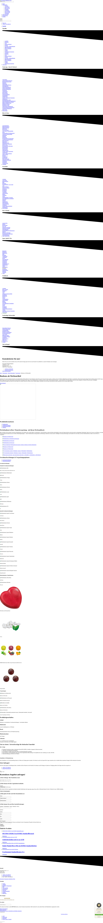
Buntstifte (4, 255)
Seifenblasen (4, 260)
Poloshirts (4, 302)
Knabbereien (4, 157)
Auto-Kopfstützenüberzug (7, 80)
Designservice (5, 15)
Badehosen (4, 252)
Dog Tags (4, 226)
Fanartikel (7, 9)
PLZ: (1, 814)
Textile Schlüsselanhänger (7, 206)
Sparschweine (5, 149)
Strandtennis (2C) (5, 263)
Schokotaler (4, 162)
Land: (1, 818)
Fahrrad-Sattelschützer (6, 88)
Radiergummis (5, 147)
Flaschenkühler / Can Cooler (7, 184)
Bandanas (6, 42)
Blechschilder (5, 225)
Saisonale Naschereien (6, 160)
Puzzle (3, 258)
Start (1, 373)
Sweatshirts (4, 306)
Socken (6, 49)
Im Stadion (4, 191)
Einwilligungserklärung (64, 914)
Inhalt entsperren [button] (3, 909)
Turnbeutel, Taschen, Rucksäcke (8, 311)
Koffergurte (4, 90)
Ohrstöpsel (4, 195)
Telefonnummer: (3, 800)
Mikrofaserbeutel (5, 142)
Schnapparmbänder (6, 94)
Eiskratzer (4, 82)
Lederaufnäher (5, 193)
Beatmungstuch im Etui (6, 81)
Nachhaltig (7, 13)
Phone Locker (5, 145)
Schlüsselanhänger (5, 234)
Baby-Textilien (5, 289)
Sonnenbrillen (5, 95)
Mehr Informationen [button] (4, 908)
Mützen (3, 194)
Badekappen (4, 253)
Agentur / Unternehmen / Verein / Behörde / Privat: (9, 806)
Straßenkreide (5, 264)
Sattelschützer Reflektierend (7, 106)
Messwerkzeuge (5, 140)
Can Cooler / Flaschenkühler (7, 131)
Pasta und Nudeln (5, 158)
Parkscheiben (4, 92)
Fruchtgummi (4, 156)
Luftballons (4, 192)
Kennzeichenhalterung (6, 89)
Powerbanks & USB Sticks (7, 146)
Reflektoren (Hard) (6, 104)
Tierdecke (4, 272)
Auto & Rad (7, 7)
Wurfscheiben (5, 267)
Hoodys (3, 297)
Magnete (4, 231)
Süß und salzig (5, 154)
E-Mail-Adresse (3, 798)
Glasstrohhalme (5, 330)
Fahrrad (6, 45)
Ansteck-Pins (4, 223)
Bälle (3, 182)
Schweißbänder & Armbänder (8, 198)
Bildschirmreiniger (5, 126)
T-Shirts (6, 50)
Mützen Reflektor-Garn (6, 103)
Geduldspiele (4, 256)
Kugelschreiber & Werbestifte (8, 138)
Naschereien (18, 373)
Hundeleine (4, 269)
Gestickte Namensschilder (7, 134)
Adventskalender (5, 125)
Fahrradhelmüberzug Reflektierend (8, 101)
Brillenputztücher (5, 127)
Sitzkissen (4, 199)
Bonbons (4, 155)
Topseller (6, 5)
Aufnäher (6, 41)
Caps (6, 43)
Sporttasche (4, 261)
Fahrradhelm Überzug (6, 328)
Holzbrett (4, 136)
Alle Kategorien (5, 14)
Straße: (1, 811)
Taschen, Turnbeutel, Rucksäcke (8, 97)
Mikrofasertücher (8, 47)
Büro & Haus (7, 8)
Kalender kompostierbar (6, 332)
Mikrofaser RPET (5, 335)
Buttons (3, 224)
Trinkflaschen (5, 96)
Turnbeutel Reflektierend (7, 108)
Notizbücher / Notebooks (7, 143)
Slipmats (4, 200)
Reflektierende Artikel (6, 99)
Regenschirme (5, 93)
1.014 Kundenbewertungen (98, 914)
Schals (3, 196)
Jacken (3, 298)
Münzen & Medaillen (6, 232)
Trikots (3, 265)
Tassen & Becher (5, 203)
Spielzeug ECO (5, 338)
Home (3, 3)
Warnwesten (4, 109)
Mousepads (4, 141)
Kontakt (3, 16)
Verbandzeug (4, 98)
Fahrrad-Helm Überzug (6, 84)
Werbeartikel (4, 4)
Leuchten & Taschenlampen (7, 139)
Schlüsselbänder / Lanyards (7, 197)
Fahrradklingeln (5, 86)
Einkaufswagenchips (6, 227)
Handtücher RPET (5, 331)
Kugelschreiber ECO (6, 333)
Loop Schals (4, 334)
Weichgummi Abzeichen (9, 51)
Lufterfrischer (5, 91)
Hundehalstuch (5, 270)
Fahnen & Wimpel (5, 187)
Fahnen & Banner (8, 44)
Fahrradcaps (4, 83)
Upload (1, 785)
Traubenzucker (5, 163)
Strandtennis (4, 262)
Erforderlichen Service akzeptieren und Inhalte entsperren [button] (11, 910)
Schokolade (4, 161)
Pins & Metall (7, 11)
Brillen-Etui (4, 128)
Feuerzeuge (4, 188)
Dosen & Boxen (5, 129)
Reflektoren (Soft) (5, 105)
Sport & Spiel (7, 12)
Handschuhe (4, 295)
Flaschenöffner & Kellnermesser (8, 133)
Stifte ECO (4, 339)
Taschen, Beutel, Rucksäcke (7, 151)
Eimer (3, 132)
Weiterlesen (4, 836)
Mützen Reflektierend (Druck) (8, 102)
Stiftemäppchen (5, 150)
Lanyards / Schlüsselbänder (10, 46)
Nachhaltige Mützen (6, 336)
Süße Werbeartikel (11, 373)
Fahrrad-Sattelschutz (6, 329)
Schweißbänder (5, 259)
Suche (1, 1)
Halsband (4, 271)
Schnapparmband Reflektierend (8, 107)
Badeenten (4, 250)
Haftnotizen (4, 135)
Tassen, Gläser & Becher (7, 153)
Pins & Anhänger (8, 48)
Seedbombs (4, 337)
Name (1, 795)
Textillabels (4, 205)
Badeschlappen (5, 181)
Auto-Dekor (4, 79)
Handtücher (4, 189)
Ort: (0, 816)
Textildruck (7, 10)
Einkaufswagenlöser (6, 228)
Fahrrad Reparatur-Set (6, 87)
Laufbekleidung (5, 299)
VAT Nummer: (3, 821)
